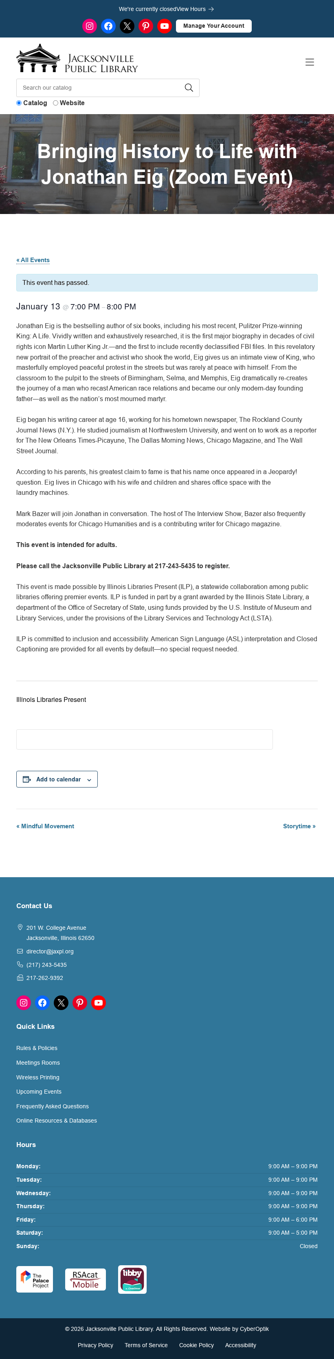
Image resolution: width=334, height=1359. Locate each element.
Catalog (35, 103)
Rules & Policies (36, 1048)
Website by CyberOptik (239, 1329)
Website (72, 103)
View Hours (191, 9)
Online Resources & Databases (56, 1120)
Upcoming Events (39, 1091)
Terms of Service (146, 1345)
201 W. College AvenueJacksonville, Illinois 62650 (60, 933)
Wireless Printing (37, 1077)
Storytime (299, 826)
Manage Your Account (213, 25)
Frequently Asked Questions (52, 1106)
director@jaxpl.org (50, 951)
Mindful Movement (45, 826)
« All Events (33, 260)
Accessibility (240, 1345)
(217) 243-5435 (46, 965)
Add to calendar (58, 779)
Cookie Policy (196, 1345)
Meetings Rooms (38, 1062)
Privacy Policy (95, 1345)
